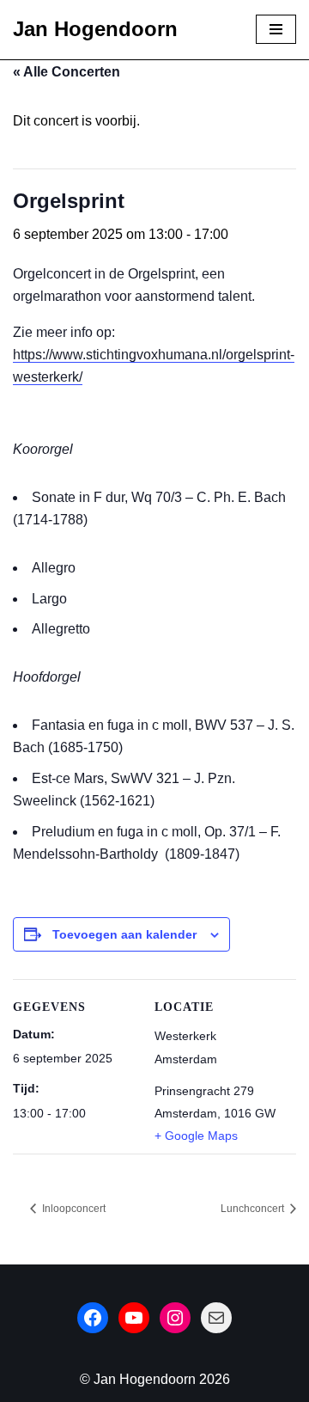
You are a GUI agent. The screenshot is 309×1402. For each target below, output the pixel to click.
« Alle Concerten (66, 71)
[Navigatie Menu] (276, 29)
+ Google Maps (196, 1135)
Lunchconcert (254, 1209)
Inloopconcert (72, 1209)
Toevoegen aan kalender (124, 934)
